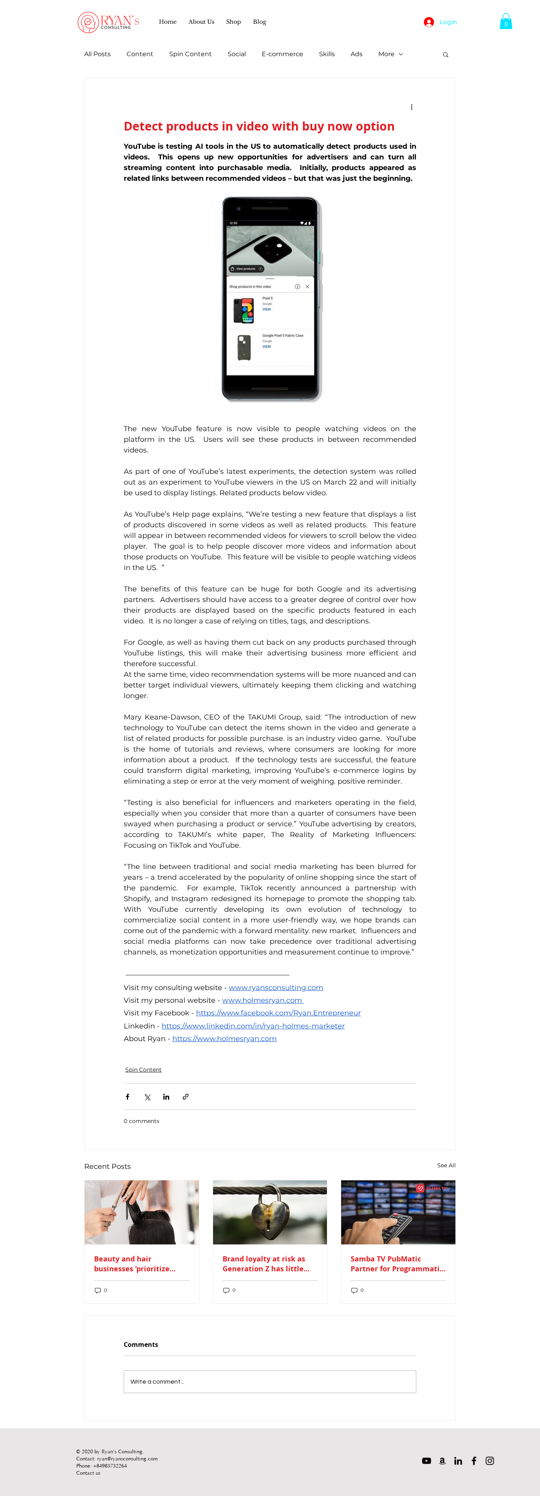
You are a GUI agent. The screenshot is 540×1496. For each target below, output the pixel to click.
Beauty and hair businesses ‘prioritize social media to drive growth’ (132, 1264)
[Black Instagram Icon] (489, 1460)
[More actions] (411, 107)
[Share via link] (185, 1096)
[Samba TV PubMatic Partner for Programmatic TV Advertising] (398, 1212)
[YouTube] (426, 1460)
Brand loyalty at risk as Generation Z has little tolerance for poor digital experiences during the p (267, 1264)
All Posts (97, 54)
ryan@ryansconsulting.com (127, 1458)
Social (237, 54)
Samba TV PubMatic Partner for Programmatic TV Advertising (397, 1264)
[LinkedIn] (458, 1460)
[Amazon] (442, 1460)
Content (140, 54)
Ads (357, 54)
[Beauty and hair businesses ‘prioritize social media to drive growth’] (142, 1212)
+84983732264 (110, 1465)
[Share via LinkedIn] (166, 1096)
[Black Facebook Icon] (474, 1460)
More (386, 54)
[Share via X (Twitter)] (147, 1096)
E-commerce (282, 54)
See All (446, 1165)
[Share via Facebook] (127, 1096)
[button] (201, 21)
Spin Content (190, 54)
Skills (327, 54)
